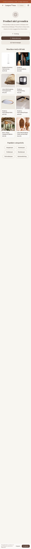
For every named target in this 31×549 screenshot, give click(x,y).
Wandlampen (21, 152)
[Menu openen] (2, 5)
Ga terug (16, 33)
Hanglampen (9, 147)
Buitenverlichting (22, 156)
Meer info (3, 547)
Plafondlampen (9, 156)
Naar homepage (16, 42)
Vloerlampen (21, 147)
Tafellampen (9, 152)
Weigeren (18, 546)
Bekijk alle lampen (16, 38)
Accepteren (25, 546)
